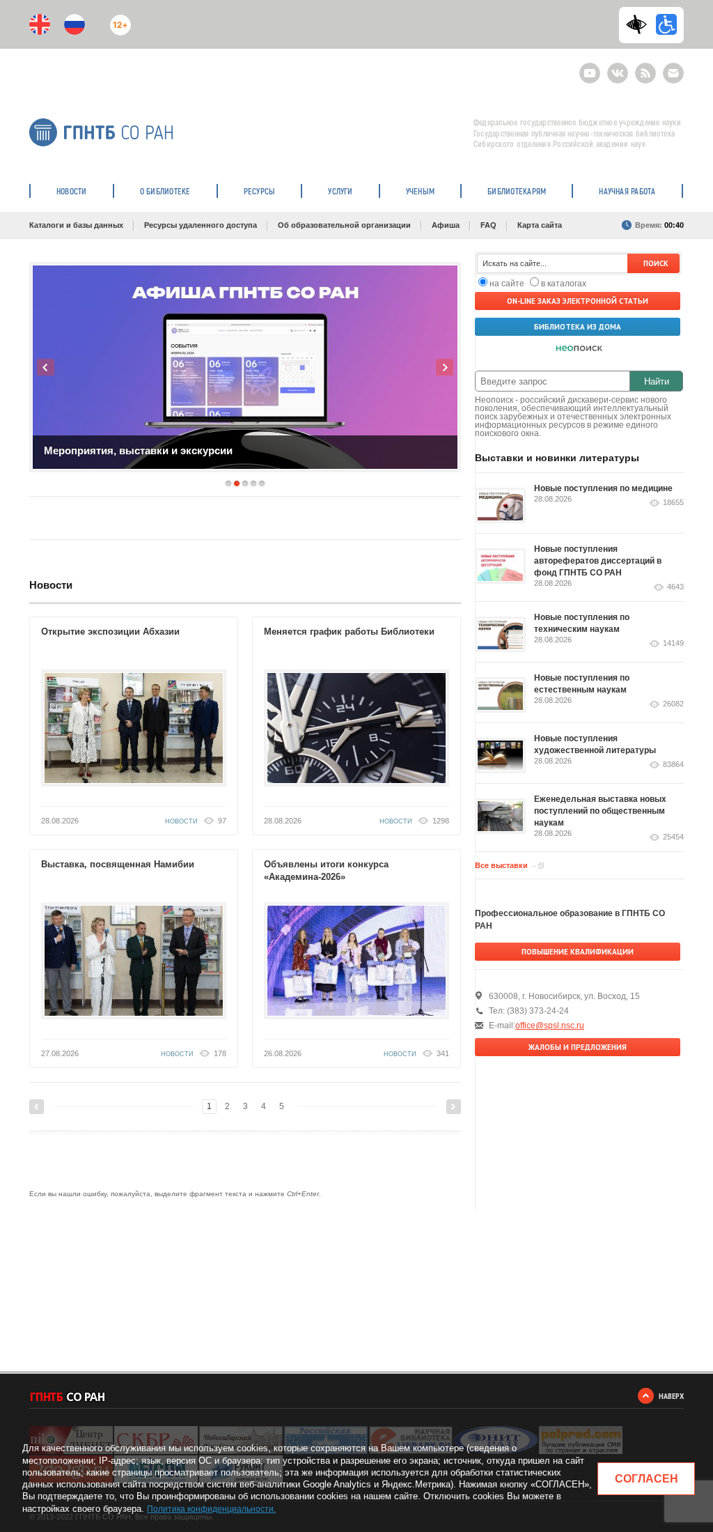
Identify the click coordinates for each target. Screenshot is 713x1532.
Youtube (589, 67)
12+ (117, 19)
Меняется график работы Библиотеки (349, 631)
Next (444, 367)
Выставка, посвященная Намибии (117, 864)
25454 (673, 837)
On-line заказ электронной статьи (577, 301)
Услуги (340, 191)
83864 (673, 764)
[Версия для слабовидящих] (640, 24)
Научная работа (627, 191)
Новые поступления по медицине (603, 488)
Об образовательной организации (344, 225)
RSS (643, 67)
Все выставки (501, 865)
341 (443, 1053)
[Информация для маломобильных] (666, 24)
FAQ (488, 225)
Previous (45, 367)
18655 (673, 502)
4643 (675, 587)
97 (222, 821)
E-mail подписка (673, 73)
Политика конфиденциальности (210, 1509)
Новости (71, 191)
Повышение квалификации (578, 952)
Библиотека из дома (577, 327)
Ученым (420, 191)
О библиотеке (165, 191)
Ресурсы (260, 191)
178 (220, 1053)
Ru (74, 24)
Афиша (446, 225)
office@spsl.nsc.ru (549, 1025)
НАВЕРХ (671, 1396)
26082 (673, 704)
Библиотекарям (516, 191)
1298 (440, 821)
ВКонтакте (617, 67)
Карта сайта (539, 225)
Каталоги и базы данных (76, 225)
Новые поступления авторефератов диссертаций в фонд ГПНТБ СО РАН (597, 561)
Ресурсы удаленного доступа (200, 225)
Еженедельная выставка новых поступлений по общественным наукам (600, 811)
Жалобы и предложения (577, 1047)
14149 (673, 643)
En (39, 24)
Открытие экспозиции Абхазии (110, 631)
